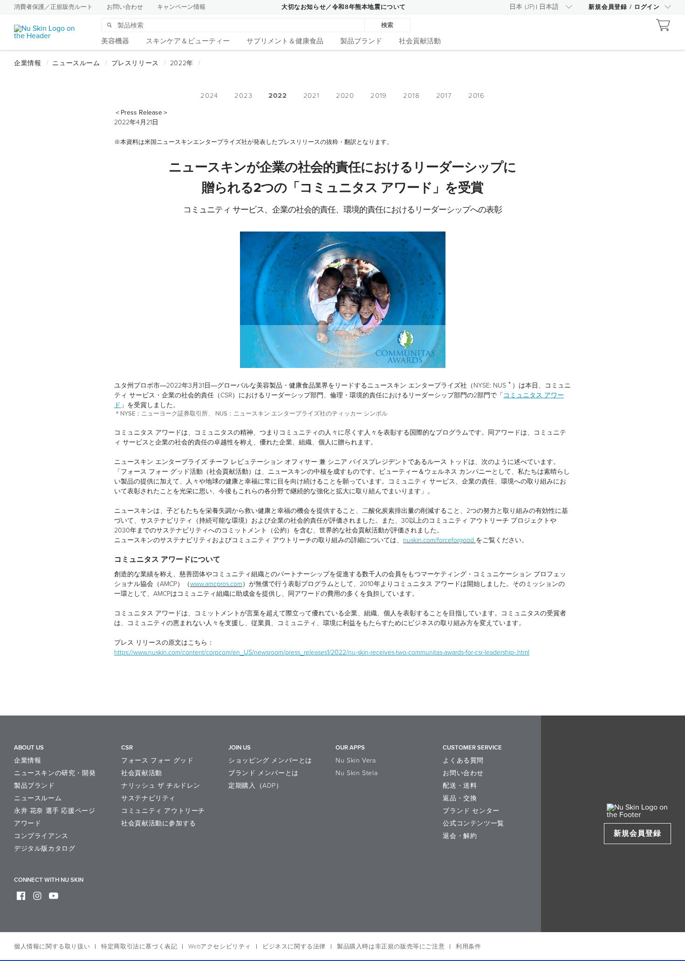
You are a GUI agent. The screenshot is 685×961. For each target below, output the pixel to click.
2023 (243, 95)
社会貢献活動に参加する (158, 823)
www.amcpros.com (216, 584)
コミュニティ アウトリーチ (163, 811)
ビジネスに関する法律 (294, 946)
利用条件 (468, 946)
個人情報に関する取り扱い (52, 946)
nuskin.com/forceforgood (438, 540)
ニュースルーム (38, 798)
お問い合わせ (125, 7)
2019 (378, 95)
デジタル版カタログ (44, 848)
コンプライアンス (41, 836)
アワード (27, 823)
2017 (444, 95)
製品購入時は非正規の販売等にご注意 (391, 946)
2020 (345, 95)
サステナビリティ (148, 798)
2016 (476, 95)
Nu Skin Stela (356, 773)
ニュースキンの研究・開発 (55, 773)
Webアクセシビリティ (219, 946)
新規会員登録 (637, 833)
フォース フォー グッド (157, 760)
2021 (311, 95)
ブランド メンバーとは (263, 773)
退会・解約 (460, 836)
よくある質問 (463, 760)
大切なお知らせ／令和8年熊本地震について (343, 7)
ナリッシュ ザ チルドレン (160, 786)
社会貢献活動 (141, 773)
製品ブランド (34, 786)
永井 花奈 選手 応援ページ (54, 811)
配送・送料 (460, 786)
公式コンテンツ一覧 (473, 823)
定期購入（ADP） (255, 786)
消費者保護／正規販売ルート (53, 7)
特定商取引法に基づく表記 (139, 946)
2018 (411, 95)
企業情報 (27, 760)
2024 (209, 95)
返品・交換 (460, 798)
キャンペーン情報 (181, 7)
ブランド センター (471, 811)
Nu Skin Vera (356, 760)
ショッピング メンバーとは (270, 760)
